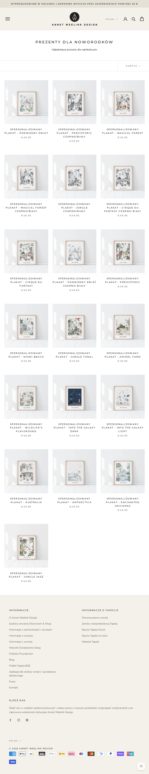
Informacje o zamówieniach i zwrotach (30, 629)
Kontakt (13, 687)
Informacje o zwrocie (20, 641)
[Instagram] (18, 720)
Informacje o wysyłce (21, 635)
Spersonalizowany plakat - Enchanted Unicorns (123, 502)
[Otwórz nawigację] (7, 18)
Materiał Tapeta (90, 641)
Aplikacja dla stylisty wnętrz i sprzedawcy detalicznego (32, 673)
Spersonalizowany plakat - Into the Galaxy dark (75, 428)
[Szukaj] (134, 19)
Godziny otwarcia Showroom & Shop (30, 623)
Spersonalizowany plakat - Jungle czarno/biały (74, 208)
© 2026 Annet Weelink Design (31, 748)
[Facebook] (10, 720)
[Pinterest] (27, 720)
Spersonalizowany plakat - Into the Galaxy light (123, 428)
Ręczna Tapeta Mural (93, 629)
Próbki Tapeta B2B (19, 665)
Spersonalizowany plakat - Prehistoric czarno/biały (74, 133)
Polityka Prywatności (21, 653)
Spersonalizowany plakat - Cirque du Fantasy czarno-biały (122, 208)
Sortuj (132, 65)
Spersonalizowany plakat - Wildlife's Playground (26, 428)
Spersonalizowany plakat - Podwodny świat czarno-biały (74, 282)
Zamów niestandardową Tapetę (99, 623)
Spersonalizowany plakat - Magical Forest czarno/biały (26, 208)
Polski (13, 741)
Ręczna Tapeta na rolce (94, 635)
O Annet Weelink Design (23, 617)
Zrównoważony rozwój (95, 617)
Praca (12, 681)
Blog (11, 659)
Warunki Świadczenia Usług (25, 647)
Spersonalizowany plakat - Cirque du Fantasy (26, 282)
